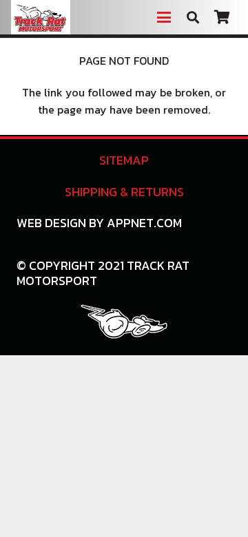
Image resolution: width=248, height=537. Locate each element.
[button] (164, 17)
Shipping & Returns (124, 191)
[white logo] (40, 17)
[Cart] (222, 17)
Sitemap (124, 160)
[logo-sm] (124, 321)
